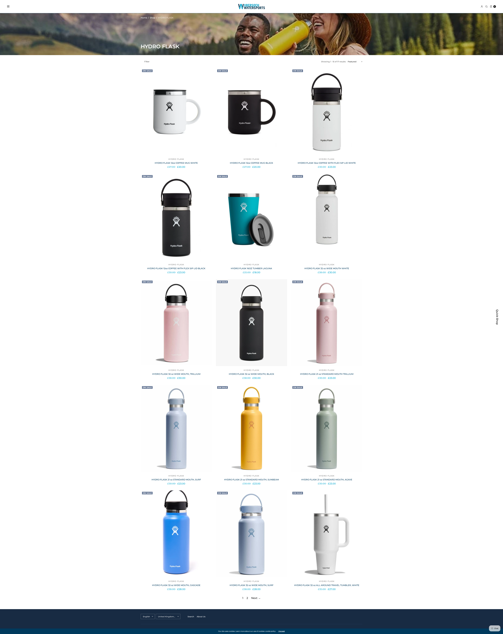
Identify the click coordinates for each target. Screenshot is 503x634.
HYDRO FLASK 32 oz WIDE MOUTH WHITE (326, 268)
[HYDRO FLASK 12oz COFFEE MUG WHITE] (176, 111)
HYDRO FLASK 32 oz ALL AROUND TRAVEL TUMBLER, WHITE (326, 585)
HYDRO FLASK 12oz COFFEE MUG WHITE (176, 163)
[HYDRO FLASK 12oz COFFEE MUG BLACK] (251, 111)
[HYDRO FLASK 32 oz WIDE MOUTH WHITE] (326, 217)
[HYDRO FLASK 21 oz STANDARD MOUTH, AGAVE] (326, 428)
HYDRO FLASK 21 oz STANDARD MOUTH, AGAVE (326, 479)
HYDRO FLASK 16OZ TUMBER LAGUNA (251, 268)
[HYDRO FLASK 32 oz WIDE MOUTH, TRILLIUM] (176, 322)
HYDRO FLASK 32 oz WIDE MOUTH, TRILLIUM (176, 374)
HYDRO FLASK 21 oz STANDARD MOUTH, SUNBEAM (251, 479)
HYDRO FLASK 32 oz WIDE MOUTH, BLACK (251, 374)
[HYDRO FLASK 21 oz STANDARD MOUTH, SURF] (176, 428)
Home (144, 17)
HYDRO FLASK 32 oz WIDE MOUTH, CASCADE (176, 585)
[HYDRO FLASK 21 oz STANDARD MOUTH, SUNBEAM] (251, 428)
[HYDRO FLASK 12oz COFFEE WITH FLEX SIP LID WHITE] (326, 111)
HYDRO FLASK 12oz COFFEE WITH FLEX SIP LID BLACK (176, 268)
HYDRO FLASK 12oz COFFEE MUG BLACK (251, 163)
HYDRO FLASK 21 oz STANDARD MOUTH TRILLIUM (326, 374)
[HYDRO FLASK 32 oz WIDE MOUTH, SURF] (251, 533)
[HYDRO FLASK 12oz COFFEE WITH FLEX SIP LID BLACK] (176, 217)
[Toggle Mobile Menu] (10, 6)
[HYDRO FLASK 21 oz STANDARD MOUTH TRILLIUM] (326, 322)
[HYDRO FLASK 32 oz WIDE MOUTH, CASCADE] (176, 533)
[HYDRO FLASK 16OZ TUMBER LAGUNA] (251, 217)
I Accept (281, 631)
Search (191, 616)
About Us (201, 616)
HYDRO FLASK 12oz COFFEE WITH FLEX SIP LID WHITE (327, 163)
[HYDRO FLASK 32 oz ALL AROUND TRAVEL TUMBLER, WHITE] (326, 533)
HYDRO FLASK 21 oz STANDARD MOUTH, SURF (176, 479)
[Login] (482, 7)
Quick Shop (497, 317)
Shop (152, 17)
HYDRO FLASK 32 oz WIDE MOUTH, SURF (251, 585)
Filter (146, 61)
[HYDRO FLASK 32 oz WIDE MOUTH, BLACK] (251, 322)
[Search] (486, 7)
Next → (256, 598)
